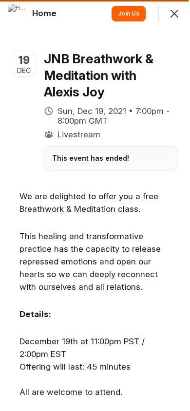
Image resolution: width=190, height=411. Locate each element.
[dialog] (95, 205)
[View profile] (17, 13)
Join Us (128, 13)
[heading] (45, 13)
